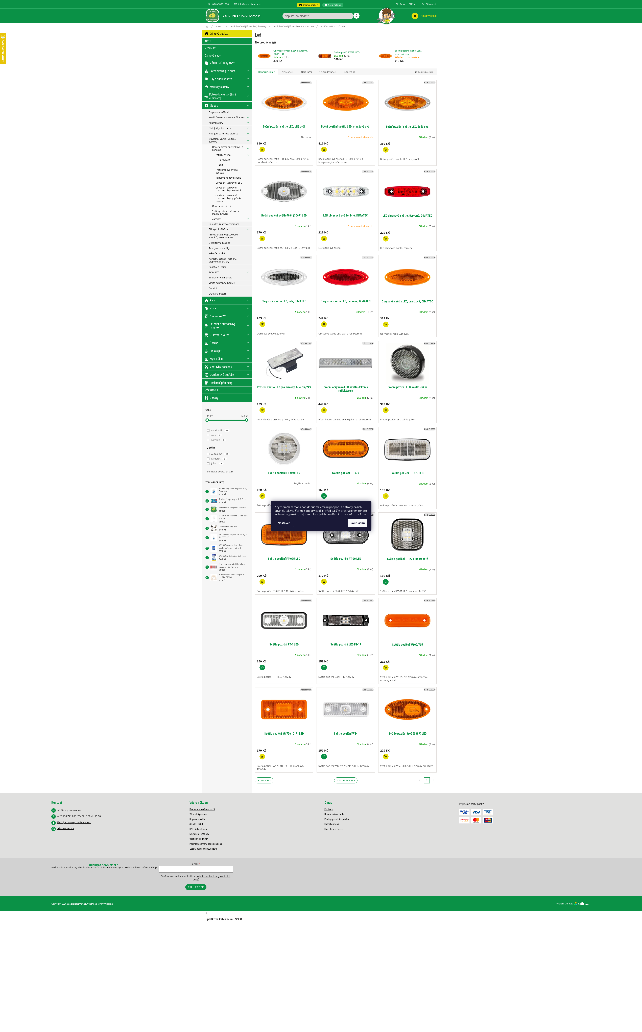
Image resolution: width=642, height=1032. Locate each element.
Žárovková (224, 159)
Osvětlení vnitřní (221, 206)
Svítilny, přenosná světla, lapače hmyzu (226, 212)
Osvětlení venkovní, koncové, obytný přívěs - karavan (229, 198)
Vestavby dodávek (221, 367)
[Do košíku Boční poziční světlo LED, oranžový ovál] (324, 149)
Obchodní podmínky (198, 838)
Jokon (216, 463)
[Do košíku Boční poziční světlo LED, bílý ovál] (262, 149)
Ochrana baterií (218, 293)
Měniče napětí (217, 253)
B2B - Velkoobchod (198, 829)
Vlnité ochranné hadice (222, 282)
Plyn (212, 300)
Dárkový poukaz (219, 33)
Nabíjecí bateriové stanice (223, 133)
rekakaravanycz (65, 828)
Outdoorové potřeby (222, 374)
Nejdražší (306, 72)
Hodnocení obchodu (334, 814)
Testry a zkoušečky (219, 248)
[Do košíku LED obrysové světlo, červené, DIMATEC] (386, 239)
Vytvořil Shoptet (564, 903)
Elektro (214, 105)
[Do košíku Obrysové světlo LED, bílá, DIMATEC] (262, 324)
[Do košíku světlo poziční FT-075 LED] (386, 496)
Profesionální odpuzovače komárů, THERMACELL (223, 236)
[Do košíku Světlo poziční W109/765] (386, 667)
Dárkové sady (213, 55)
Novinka (217, 439)
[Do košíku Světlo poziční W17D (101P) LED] (262, 756)
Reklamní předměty (221, 383)
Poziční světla (223, 154)
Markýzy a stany (219, 87)
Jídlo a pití (216, 351)
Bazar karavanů (331, 824)
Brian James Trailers (334, 829)
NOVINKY (210, 48)
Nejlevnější (288, 72)
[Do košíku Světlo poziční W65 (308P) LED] (386, 756)
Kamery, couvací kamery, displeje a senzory (223, 260)
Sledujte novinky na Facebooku (74, 822)
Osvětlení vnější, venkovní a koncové (227, 148)
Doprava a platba (197, 819)
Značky (214, 398)
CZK (411, 4)
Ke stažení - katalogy (199, 834)
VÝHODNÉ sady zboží (222, 63)
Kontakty (328, 809)
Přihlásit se (196, 887)
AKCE (208, 41)
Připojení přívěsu (218, 229)
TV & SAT (214, 272)
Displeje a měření (219, 112)
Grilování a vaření (220, 335)
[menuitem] (308, 5)
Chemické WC (218, 316)
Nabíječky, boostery (220, 128)
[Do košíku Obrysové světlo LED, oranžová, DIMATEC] (386, 324)
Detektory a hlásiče (219, 242)
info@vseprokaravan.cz (70, 810)
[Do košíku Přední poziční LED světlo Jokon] (386, 410)
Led (221, 164)
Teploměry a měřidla (220, 277)
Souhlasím (358, 523)
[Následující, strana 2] (427, 780)
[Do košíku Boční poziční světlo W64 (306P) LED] (262, 238)
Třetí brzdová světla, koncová (227, 171)
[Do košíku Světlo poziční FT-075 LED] (262, 582)
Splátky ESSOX (196, 824)
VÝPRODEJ (211, 390)
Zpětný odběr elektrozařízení (203, 848)
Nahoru (265, 780)
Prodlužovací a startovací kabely (227, 117)
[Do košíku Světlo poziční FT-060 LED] (262, 496)
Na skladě (219, 430)
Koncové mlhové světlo (228, 177)
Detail (324, 496)
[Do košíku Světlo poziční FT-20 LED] (324, 582)
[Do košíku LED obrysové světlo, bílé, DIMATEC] (324, 238)
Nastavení (284, 523)
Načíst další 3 (346, 780)
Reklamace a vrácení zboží (202, 809)
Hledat (356, 16)
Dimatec (218, 458)
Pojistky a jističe (217, 267)
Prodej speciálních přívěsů (336, 819)
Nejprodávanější (328, 72)
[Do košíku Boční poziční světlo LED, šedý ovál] (386, 150)
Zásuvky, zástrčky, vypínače (224, 224)
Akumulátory (216, 122)
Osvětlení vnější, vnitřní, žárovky (222, 140)
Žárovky (216, 219)
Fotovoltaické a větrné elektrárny (222, 96)
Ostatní (213, 288)
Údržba (214, 343)
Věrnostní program (198, 814)
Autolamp (219, 453)
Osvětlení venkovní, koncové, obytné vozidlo (229, 189)
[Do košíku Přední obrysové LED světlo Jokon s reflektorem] (324, 410)
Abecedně (349, 72)
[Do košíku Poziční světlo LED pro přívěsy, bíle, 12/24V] (262, 410)
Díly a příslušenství (221, 79)
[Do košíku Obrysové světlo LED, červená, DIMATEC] (324, 324)
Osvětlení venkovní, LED (229, 182)
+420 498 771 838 (67, 816)
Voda (213, 308)
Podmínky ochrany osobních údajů (205, 844)
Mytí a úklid (216, 359)
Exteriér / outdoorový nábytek (222, 325)
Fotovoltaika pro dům (222, 71)
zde (363, 514)
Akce (216, 435)
